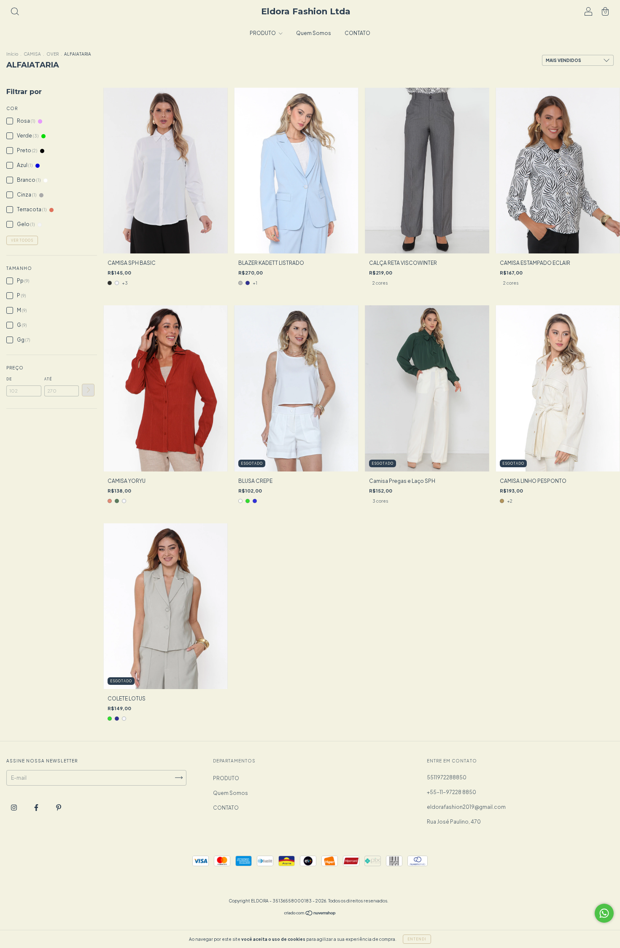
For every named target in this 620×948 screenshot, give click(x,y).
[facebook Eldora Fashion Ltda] (37, 807)
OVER (52, 54)
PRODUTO (263, 33)
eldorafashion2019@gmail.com (466, 807)
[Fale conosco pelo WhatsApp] (604, 913)
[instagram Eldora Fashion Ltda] (14, 807)
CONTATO (357, 33)
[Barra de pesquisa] (15, 12)
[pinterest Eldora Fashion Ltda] (58, 807)
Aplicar (88, 390)
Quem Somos (313, 33)
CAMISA (32, 54)
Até (48, 379)
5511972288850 (446, 777)
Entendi (416, 939)
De (9, 379)
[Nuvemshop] (310, 914)
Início (12, 54)
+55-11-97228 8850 (451, 792)
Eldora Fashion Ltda (305, 11)
